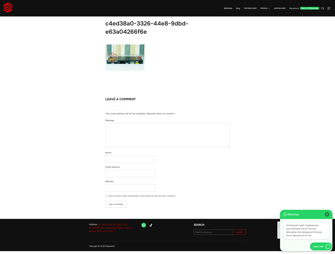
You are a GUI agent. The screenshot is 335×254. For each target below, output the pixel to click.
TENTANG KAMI (250, 8)
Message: (110, 120)
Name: (108, 152)
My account (294, 8)
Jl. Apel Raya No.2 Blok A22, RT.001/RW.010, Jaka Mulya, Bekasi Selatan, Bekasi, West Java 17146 (111, 227)
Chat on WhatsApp (309, 8)
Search (199, 224)
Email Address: (112, 167)
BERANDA (228, 8)
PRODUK (263, 8)
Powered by (279, 230)
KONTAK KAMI (280, 8)
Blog (238, 8)
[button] (327, 214)
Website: (109, 181)
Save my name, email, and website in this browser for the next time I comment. (142, 196)
